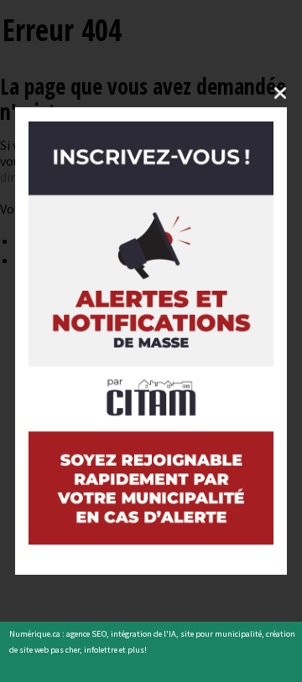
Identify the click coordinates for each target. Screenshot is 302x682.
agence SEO (86, 633)
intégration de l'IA (143, 633)
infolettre (100, 649)
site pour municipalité (221, 633)
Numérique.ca (34, 633)
